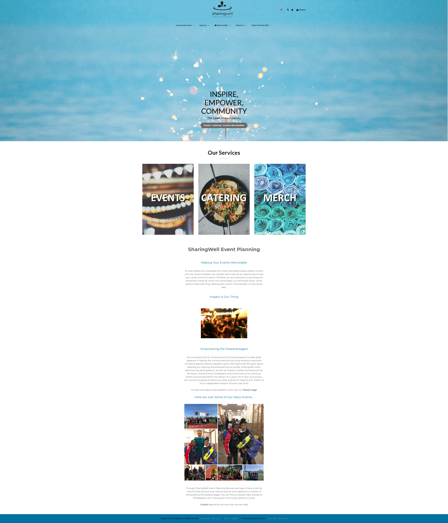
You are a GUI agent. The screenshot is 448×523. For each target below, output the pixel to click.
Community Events (183, 25)
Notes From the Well (260, 25)
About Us (240, 25)
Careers (226, 518)
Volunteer (234, 518)
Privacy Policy (205, 518)
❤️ (281, 10)
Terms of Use (283, 518)
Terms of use (216, 518)
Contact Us (206, 504)
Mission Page (250, 390)
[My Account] (292, 9)
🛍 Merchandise (221, 25)
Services (203, 25)
